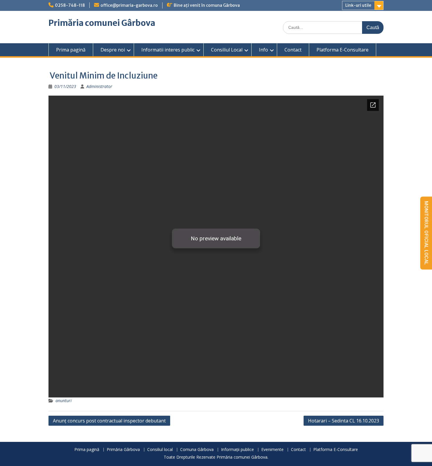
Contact (293, 49)
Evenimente (272, 450)
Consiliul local (160, 450)
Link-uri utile (358, 5)
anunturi (64, 400)
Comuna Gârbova (197, 450)
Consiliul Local (226, 49)
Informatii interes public (168, 49)
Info (263, 49)
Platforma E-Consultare (343, 49)
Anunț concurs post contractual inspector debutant (109, 420)
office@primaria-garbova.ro (129, 5)
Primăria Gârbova (123, 450)
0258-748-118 (70, 5)
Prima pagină (71, 49)
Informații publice (237, 450)
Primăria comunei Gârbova (101, 23)
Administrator (99, 86)
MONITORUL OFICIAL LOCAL (426, 233)
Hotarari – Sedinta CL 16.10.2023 (343, 420)
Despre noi (113, 49)
